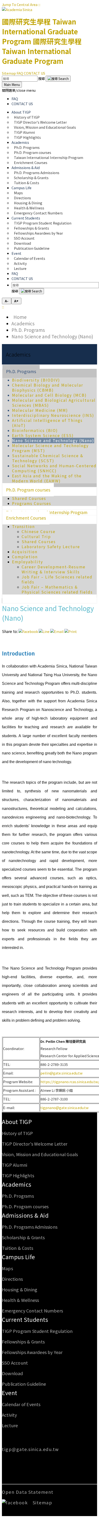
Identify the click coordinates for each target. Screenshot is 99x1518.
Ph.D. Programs (28, 330)
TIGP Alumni (14, 1165)
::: (39, 4)
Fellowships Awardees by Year (38, 233)
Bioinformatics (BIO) (35, 430)
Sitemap (9, 73)
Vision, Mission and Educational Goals (45, 127)
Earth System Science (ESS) (43, 435)
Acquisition (24, 551)
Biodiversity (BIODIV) (36, 380)
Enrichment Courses (30, 162)
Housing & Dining (19, 1289)
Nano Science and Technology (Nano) (52, 336)
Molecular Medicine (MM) (40, 410)
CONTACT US (34, 73)
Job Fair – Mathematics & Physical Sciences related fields (57, 589)
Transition (23, 526)
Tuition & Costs (26, 182)
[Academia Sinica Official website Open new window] (17, 9)
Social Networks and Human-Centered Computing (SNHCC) (54, 468)
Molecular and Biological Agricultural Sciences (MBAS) (54, 402)
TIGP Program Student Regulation (37, 1331)
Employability (27, 562)
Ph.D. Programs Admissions (29, 1227)
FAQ (20, 73)
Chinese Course (39, 531)
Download (12, 1373)
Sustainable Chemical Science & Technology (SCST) (47, 458)
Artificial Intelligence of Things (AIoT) (47, 423)
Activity (9, 1415)
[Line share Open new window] (44, 631)
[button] (19, 90)
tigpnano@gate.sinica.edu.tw (64, 1107)
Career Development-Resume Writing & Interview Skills (54, 569)
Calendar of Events (29, 258)
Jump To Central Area (19, 4)
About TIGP (17, 1121)
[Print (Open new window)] (70, 631)
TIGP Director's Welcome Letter (34, 1144)
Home (19, 317)
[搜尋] (58, 79)
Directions (12, 1279)
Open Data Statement (28, 1492)
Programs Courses (31, 503)
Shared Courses (29, 498)
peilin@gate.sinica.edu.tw (61, 1072)
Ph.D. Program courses (28, 490)
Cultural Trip (36, 536)
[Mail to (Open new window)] (57, 631)
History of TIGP (17, 1133)
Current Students (25, 1319)
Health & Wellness (20, 1300)
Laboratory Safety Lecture (51, 546)
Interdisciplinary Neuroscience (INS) (53, 415)
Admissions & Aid (25, 1215)
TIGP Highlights (27, 137)
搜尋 (42, 78)
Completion (25, 556)
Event (9, 1393)
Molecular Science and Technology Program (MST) (50, 448)
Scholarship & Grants (23, 1237)
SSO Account (15, 1363)
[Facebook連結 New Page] (16, 1502)
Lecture (20, 268)
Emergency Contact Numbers (38, 212)
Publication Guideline (32, 248)
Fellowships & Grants (23, 1341)
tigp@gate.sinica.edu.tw (30, 1449)
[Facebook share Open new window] (28, 631)
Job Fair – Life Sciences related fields (57, 579)
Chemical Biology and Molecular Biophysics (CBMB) (47, 387)
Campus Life (18, 1257)
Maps (7, 1268)
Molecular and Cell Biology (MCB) (49, 395)
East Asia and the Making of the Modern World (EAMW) (47, 478)
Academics (23, 323)
